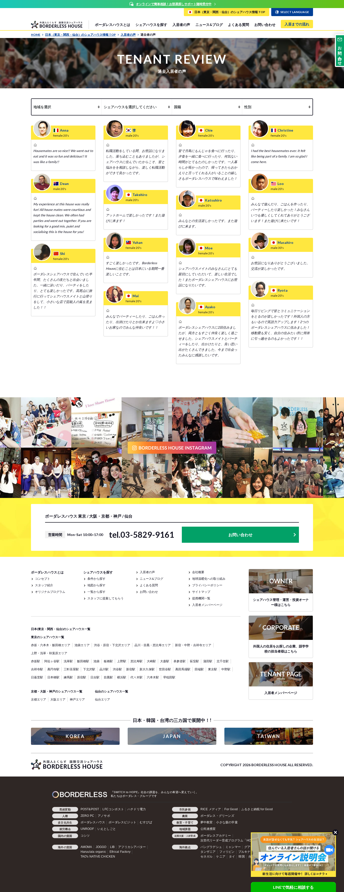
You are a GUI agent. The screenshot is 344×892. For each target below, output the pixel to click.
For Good (231, 809)
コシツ (85, 835)
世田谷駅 (165, 669)
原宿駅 (81, 677)
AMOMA (86, 847)
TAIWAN (268, 736)
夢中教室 (206, 822)
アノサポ (104, 816)
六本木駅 (153, 677)
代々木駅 (136, 677)
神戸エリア (77, 699)
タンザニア (208, 852)
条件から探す (96, 578)
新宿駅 (130, 669)
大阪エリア (57, 699)
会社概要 (198, 572)
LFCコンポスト (113, 809)
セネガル (206, 856)
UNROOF (87, 829)
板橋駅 (108, 661)
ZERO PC (87, 816)
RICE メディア (210, 809)
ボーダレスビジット (122, 822)
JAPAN (172, 736)
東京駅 (212, 669)
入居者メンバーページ (207, 605)
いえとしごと (106, 829)
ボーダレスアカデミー (215, 835)
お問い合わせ (265, 24)
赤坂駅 (35, 661)
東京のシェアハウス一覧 (47, 637)
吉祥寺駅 (37, 669)
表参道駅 (180, 661)
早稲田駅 (169, 677)
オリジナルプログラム (50, 592)
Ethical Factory (120, 852)
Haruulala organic (93, 852)
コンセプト (42, 578)
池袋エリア (82, 645)
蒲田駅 (207, 661)
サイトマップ (201, 592)
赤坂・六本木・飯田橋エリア (50, 645)
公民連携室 (208, 829)
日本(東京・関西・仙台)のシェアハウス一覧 (60, 629)
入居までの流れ (297, 24)
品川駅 (104, 669)
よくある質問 (238, 24)
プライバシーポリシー (207, 585)
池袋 (96, 661)
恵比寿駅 (136, 661)
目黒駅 (108, 677)
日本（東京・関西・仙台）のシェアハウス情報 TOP (80, 34)
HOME (35, 34)
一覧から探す (96, 592)
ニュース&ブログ (209, 24)
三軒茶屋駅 (71, 669)
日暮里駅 (37, 677)
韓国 (241, 856)
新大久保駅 (147, 669)
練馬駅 (68, 677)
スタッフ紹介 (44, 585)
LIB (112, 847)
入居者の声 (181, 24)
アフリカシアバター (132, 847)
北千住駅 (223, 661)
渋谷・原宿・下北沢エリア (112, 645)
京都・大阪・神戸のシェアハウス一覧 (56, 691)
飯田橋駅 (83, 661)
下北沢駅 (89, 669)
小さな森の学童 (226, 822)
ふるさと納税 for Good (257, 809)
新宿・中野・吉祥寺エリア (193, 645)
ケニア (220, 856)
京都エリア (38, 699)
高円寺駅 (53, 669)
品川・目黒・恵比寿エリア (152, 645)
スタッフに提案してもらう (105, 598)
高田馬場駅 (182, 669)
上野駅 (121, 661)
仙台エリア (102, 699)
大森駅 (164, 661)
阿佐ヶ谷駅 (51, 661)
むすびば (146, 822)
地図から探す (96, 585)
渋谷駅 (117, 669)
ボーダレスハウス (93, 822)
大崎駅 (151, 661)
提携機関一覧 (201, 598)
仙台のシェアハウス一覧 (111, 691)
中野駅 (225, 669)
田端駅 (199, 669)
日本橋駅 (53, 677)
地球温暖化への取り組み (208, 578)
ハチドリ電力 (136, 809)
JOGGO (101, 847)
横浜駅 (121, 677)
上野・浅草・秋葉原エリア (49, 653)
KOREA (75, 736)
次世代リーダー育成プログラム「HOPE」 (229, 840)
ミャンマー (233, 847)
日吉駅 (94, 677)
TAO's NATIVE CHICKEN (98, 856)
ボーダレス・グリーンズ (217, 816)
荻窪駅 (194, 661)
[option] (172, 4)
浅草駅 (68, 661)
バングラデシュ (211, 847)
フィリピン (227, 852)
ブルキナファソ (249, 852)
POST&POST (90, 809)
